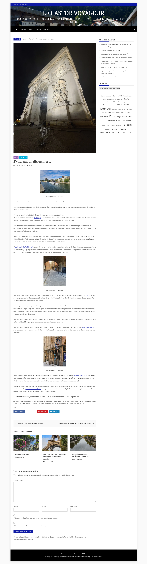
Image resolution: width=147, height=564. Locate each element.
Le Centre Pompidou (25, 403)
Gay (122, 105)
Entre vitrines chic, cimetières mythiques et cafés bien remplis (54, 456)
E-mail (45, 507)
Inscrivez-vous (26, 29)
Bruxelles (36, 401)
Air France (108, 96)
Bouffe (126, 99)
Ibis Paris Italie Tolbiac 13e (24, 247)
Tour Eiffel (103, 125)
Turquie (127, 124)
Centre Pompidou (80, 375)
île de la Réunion (107, 132)
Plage (119, 117)
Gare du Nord (74, 401)
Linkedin (55, 411)
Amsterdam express (22, 454)
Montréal (108, 112)
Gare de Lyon (66, 401)
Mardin (121, 109)
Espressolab (107, 105)
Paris (16, 157)
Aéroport (110, 99)
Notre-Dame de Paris (123, 112)
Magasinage (115, 109)
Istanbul (105, 108)
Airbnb (102, 96)
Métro (114, 112)
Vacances (114, 129)
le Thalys (37, 218)
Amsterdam (23, 401)
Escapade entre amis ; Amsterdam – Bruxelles (80, 455)
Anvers (104, 99)
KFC (88, 295)
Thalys (71, 403)
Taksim (121, 120)
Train (108, 125)
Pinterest (43, 411)
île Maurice (119, 133)
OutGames (104, 117)
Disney (128, 102)
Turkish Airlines (116, 125)
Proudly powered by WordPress (56, 557)
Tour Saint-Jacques (89, 327)
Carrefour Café (43, 401)
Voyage (123, 128)
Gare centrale (57, 401)
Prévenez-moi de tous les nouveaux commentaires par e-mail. (36, 518)
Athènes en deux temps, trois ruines (114, 67)
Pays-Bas (23, 157)
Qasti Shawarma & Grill (33, 389)
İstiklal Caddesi (127, 133)
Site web (73, 507)
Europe (113, 105)
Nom (16, 507)
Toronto (129, 120)
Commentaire (19, 480)
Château (115, 102)
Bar (115, 99)
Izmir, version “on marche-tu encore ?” (114, 54)
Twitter (31, 411)
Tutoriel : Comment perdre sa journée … (31, 423)
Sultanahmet (112, 121)
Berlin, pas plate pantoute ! (110, 77)
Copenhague (122, 102)
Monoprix (41, 403)
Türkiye (107, 129)
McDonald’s (128, 109)
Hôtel (80, 401)
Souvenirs (103, 121)
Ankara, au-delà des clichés (110, 50)
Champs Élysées (107, 102)
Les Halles (35, 403)
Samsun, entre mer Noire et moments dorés (116, 58)
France (50, 401)
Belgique (30, 401)
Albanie (114, 96)
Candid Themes (96, 557)
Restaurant (127, 116)
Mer (103, 112)
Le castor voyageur (73, 13)
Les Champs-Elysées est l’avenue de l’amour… (75, 423)
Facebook (19, 411)
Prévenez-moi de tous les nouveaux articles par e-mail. (33, 526)
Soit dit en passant (43, 29)
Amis (17, 401)
